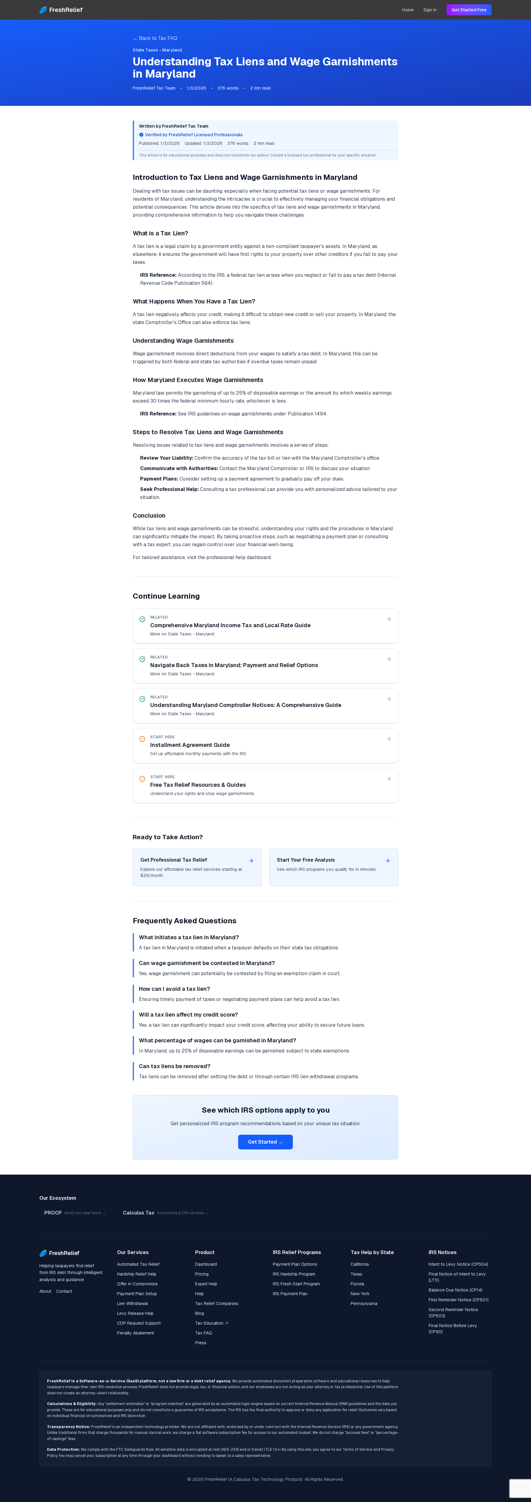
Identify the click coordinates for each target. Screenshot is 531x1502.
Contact (64, 1291)
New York (360, 1293)
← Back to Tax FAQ (155, 38)
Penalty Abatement (135, 1333)
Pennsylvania (364, 1303)
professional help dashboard (238, 557)
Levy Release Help (135, 1313)
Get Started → (265, 1142)
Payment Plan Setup (137, 1293)
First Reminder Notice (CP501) (459, 1300)
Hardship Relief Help (136, 1274)
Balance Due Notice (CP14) (455, 1290)
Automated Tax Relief (138, 1264)
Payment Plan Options (295, 1264)
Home (408, 10)
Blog (199, 1313)
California (360, 1264)
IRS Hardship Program (294, 1274)
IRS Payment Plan (290, 1293)
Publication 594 (192, 283)
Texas (356, 1274)
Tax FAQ (203, 1333)
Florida (357, 1284)
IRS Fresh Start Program (296, 1284)
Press (200, 1343)
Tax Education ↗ (211, 1323)
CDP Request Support (139, 1323)
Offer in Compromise (137, 1284)
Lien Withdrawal (132, 1303)
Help (199, 1293)
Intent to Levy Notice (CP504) (458, 1264)
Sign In (430, 10)
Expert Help (206, 1284)
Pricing (202, 1274)
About (45, 1291)
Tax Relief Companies (216, 1303)
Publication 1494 (307, 414)
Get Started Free (469, 10)
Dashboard (206, 1264)
